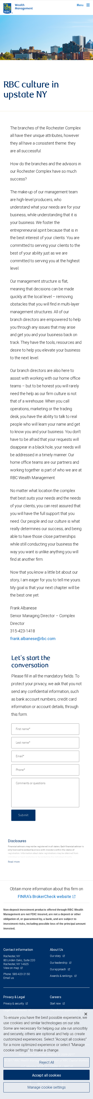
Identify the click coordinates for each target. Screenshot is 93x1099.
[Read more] (14, 861)
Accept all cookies (46, 1075)
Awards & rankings (61, 976)
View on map (11, 968)
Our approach (58, 969)
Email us (8, 978)
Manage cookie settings (47, 1087)
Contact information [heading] (18, 950)
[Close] (86, 1014)
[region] (46, 1054)
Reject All (46, 1062)
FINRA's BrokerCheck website (44, 896)
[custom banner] (46, 37)
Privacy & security (13, 1003)
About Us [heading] (56, 950)
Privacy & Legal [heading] (14, 997)
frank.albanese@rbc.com (33, 638)
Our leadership (59, 963)
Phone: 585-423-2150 (16, 974)
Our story (55, 956)
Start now (55, 1003)
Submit (23, 815)
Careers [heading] (55, 997)
